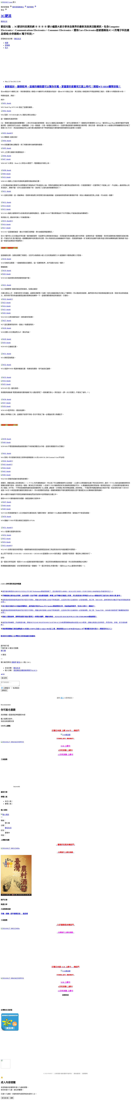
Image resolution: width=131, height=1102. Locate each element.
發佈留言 (4, 690)
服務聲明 (85, 1073)
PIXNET (50, 1073)
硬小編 (3, 650)
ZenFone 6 (62, 595)
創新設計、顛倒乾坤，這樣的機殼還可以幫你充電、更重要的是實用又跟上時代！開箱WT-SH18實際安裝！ (63, 86)
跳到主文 (4, 21)
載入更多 (4, 678)
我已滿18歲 (5, 1098)
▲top (3, 674)
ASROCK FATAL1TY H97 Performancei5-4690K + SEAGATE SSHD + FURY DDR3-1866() (57, 591)
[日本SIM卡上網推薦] (12, 742)
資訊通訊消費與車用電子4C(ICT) (25, 670)
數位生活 (17, 39)
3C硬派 (6, 16)
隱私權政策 (77, 1073)
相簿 (6, 43)
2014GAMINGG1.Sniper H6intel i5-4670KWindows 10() (57, 629)
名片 (6, 48)
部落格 (7, 45)
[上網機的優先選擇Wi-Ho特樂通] (10, 848)
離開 (11, 1098)
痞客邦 (13, 662)
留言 (18, 662)
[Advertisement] (65, 64)
